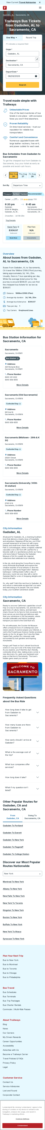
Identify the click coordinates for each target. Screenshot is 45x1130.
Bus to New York (10, 960)
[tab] (12, 817)
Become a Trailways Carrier (16, 1054)
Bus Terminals (9, 996)
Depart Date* (12, 72)
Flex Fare (31, 227)
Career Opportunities (12, 1041)
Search (22, 85)
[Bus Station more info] (18, 358)
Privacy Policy (9, 1063)
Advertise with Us (11, 1050)
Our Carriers (8, 1033)
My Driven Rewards (12, 1037)
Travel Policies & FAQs (13, 1058)
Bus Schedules (9, 992)
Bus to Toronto (10, 969)
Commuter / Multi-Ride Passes (16, 1009)
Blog (5, 1024)
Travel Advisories (27, 2)
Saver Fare (12, 227)
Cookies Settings (22, 1119)
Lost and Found (10, 1090)
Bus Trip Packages (11, 1001)
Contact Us (8, 1082)
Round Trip (31, 37)
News (5, 1028)
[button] (5, 175)
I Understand (22, 1125)
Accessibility (8, 1046)
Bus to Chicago (10, 973)
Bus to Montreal (10, 964)
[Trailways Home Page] (5, 8)
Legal (5, 1067)
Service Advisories (11, 1086)
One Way (10, 37)
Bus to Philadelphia (11, 977)
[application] (22, 219)
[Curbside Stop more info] (20, 403)
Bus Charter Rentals (12, 1005)
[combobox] (22, 53)
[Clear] (36, 54)
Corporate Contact (11, 1095)
